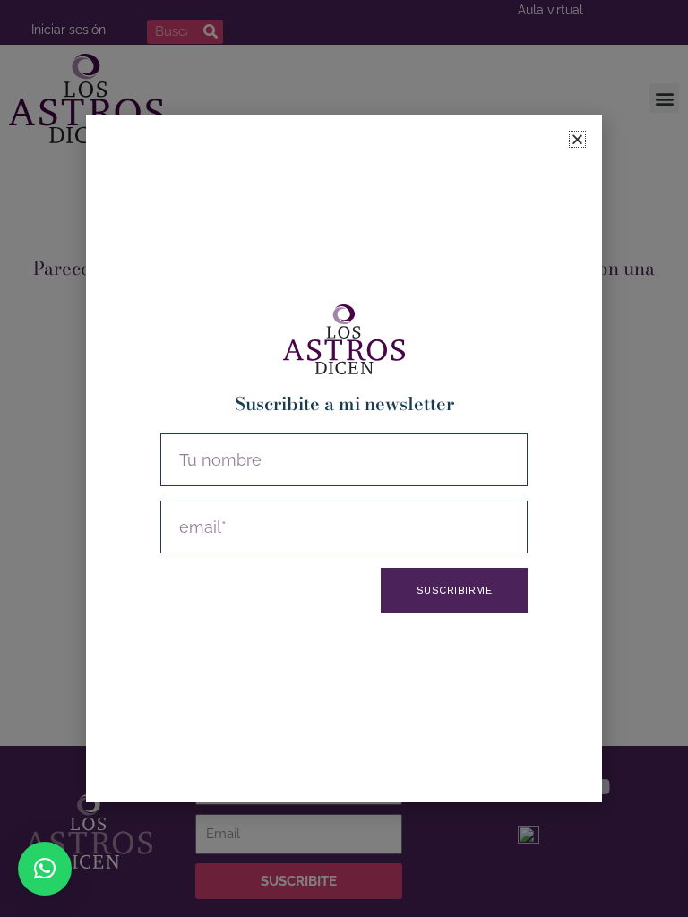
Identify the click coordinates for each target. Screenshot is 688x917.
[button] (45, 869)
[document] (344, 458)
